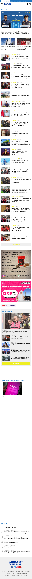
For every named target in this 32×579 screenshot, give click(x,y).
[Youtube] (20, 567)
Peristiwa (13, 149)
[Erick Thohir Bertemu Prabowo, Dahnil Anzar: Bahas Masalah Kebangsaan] (5, 133)
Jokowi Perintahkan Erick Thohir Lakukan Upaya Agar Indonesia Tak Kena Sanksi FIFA (20, 114)
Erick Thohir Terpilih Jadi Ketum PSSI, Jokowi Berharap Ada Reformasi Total (20, 229)
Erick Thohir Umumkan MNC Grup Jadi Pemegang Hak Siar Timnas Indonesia (24, 48)
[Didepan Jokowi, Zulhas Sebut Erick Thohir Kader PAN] (5, 161)
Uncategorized (15, 158)
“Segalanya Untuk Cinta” (10, 527)
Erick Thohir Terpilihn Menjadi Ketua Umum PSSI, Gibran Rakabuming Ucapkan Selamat (20, 219)
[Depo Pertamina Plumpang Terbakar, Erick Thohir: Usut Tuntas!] (5, 152)
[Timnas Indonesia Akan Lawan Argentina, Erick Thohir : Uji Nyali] (5, 66)
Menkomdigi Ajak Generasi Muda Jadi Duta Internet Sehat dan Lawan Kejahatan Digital (20, 351)
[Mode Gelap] (27, 4)
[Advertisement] (16, 418)
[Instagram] (17, 567)
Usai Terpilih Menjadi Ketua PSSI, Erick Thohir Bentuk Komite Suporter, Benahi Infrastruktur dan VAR (20, 191)
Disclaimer (27, 571)
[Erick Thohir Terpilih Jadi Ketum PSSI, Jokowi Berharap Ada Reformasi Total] (5, 228)
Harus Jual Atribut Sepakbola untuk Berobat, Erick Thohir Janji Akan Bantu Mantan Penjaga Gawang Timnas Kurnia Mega (20, 77)
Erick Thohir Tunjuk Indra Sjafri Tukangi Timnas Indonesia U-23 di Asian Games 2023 (20, 86)
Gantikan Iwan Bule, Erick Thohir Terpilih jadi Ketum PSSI (20, 237)
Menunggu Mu (7, 547)
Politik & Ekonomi (15, 101)
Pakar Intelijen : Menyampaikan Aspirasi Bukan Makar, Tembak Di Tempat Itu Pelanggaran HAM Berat (16, 537)
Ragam (13, 206)
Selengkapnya (16, 244)
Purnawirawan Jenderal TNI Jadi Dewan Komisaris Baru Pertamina (8, 48)
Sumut (13, 92)
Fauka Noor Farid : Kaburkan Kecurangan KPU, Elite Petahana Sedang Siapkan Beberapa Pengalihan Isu (17, 532)
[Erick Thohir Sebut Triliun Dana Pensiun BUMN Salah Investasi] (5, 57)
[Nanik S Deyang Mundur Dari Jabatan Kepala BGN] (6, 345)
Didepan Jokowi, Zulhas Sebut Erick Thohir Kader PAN (19, 161)
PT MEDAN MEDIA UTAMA (8, 571)
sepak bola (14, 63)
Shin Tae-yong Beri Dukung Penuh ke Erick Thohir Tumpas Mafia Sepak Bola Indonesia (21, 171)
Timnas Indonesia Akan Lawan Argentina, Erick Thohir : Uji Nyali (20, 66)
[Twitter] (15, 567)
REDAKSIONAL (19, 571)
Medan (2, 30)
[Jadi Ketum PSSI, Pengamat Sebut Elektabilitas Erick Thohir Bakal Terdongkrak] (5, 199)
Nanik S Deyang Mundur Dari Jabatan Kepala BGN (20, 344)
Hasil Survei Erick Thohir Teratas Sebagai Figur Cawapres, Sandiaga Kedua (20, 104)
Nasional (13, 54)
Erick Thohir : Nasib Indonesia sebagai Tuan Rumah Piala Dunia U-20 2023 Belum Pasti (20, 124)
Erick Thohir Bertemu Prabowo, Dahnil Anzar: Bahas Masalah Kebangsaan (20, 133)
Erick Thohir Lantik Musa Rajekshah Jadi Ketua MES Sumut (20, 94)
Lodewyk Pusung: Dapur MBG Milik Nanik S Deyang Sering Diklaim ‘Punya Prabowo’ (14, 332)
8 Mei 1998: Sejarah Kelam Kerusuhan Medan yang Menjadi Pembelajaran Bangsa (20, 358)
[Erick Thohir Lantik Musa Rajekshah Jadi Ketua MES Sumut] (5, 94)
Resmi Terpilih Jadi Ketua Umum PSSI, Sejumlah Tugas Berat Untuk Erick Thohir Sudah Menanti (20, 209)
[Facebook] (12, 567)
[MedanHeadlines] (7, 4)
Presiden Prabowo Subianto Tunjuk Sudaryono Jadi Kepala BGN (19, 337)
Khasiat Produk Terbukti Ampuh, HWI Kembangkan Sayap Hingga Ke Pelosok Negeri (17, 552)
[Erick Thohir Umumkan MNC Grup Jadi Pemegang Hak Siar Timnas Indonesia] (24, 41)
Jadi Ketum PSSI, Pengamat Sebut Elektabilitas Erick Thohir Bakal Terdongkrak (21, 200)
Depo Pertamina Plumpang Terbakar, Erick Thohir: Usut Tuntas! (19, 152)
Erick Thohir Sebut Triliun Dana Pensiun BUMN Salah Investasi (20, 57)
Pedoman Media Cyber (21, 573)
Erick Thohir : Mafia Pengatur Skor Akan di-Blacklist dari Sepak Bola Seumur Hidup (21, 181)
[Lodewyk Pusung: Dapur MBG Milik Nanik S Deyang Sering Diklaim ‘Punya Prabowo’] (16, 321)
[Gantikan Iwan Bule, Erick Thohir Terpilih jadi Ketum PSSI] (5, 237)
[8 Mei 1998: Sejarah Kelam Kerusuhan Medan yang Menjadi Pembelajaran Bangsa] (6, 358)
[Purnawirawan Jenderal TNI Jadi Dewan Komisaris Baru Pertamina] (8, 41)
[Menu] (2, 4)
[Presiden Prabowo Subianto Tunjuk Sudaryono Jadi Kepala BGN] (6, 338)
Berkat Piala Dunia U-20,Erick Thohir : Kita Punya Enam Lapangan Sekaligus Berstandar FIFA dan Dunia (20, 144)
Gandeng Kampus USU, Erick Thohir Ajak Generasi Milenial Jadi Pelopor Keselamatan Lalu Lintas (15, 33)
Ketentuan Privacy (9, 573)
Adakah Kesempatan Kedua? (11, 542)
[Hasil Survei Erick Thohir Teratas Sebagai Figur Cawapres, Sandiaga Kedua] (5, 104)
